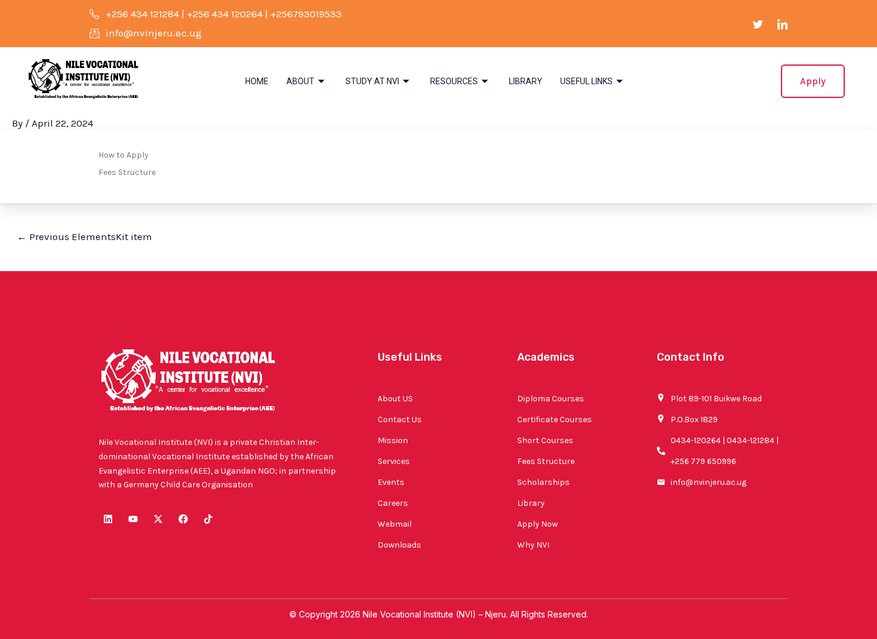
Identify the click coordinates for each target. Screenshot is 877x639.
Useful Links (586, 81)
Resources (454, 81)
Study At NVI (372, 81)
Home (256, 81)
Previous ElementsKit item (84, 236)
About (300, 81)
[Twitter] (758, 23)
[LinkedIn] (782, 23)
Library (525, 81)
